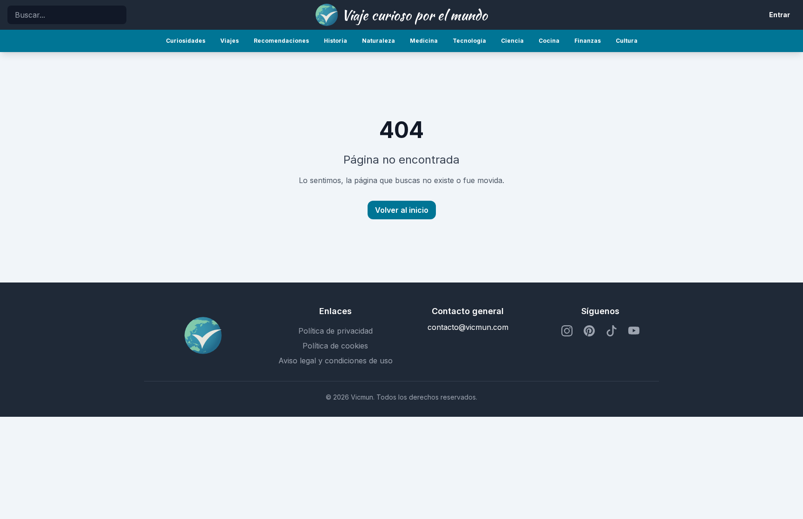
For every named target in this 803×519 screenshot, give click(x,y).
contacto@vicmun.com (468, 327)
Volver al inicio (401, 210)
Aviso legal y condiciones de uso (335, 360)
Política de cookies (335, 345)
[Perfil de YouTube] (633, 330)
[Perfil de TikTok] (611, 330)
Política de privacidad (335, 330)
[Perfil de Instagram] (567, 330)
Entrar (779, 15)
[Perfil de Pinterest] (589, 330)
